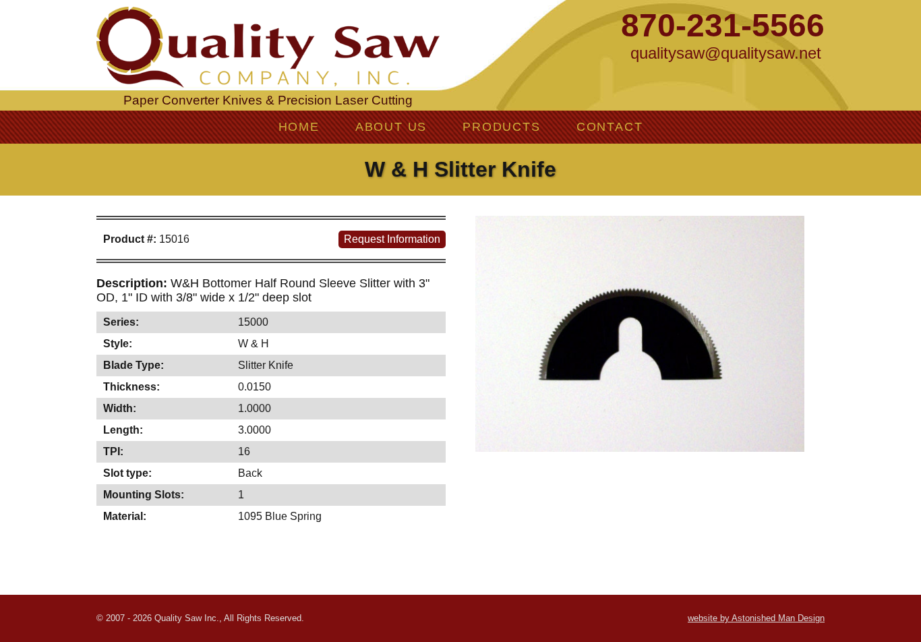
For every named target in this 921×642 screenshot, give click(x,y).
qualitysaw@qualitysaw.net (725, 53)
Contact (609, 127)
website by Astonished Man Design (756, 618)
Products (501, 127)
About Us (391, 127)
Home (299, 127)
